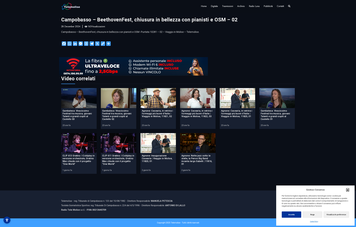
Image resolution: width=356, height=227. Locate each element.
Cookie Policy (314, 221)
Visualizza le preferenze (336, 215)
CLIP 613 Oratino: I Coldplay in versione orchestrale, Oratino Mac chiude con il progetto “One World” (79, 159)
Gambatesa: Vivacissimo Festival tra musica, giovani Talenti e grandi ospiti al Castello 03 (77, 114)
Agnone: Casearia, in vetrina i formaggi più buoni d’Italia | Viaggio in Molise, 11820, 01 (236, 113)
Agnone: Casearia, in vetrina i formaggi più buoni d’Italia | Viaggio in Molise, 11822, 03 (197, 113)
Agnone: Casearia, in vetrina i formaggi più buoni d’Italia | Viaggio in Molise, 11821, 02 (157, 113)
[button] (347, 189)
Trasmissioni (227, 6)
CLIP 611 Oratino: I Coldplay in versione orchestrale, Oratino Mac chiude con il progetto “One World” (118, 159)
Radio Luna (254, 6)
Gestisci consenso (6, 220)
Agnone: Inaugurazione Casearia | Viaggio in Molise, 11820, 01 (157, 158)
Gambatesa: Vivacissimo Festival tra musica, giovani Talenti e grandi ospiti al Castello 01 (275, 114)
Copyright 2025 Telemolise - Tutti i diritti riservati (178, 223)
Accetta (291, 215)
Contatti (280, 6)
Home (204, 6)
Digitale (214, 6)
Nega (312, 215)
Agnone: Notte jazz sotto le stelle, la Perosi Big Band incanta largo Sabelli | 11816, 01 (196, 159)
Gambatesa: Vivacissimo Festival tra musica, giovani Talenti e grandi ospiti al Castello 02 (116, 114)
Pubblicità (268, 6)
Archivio (241, 6)
